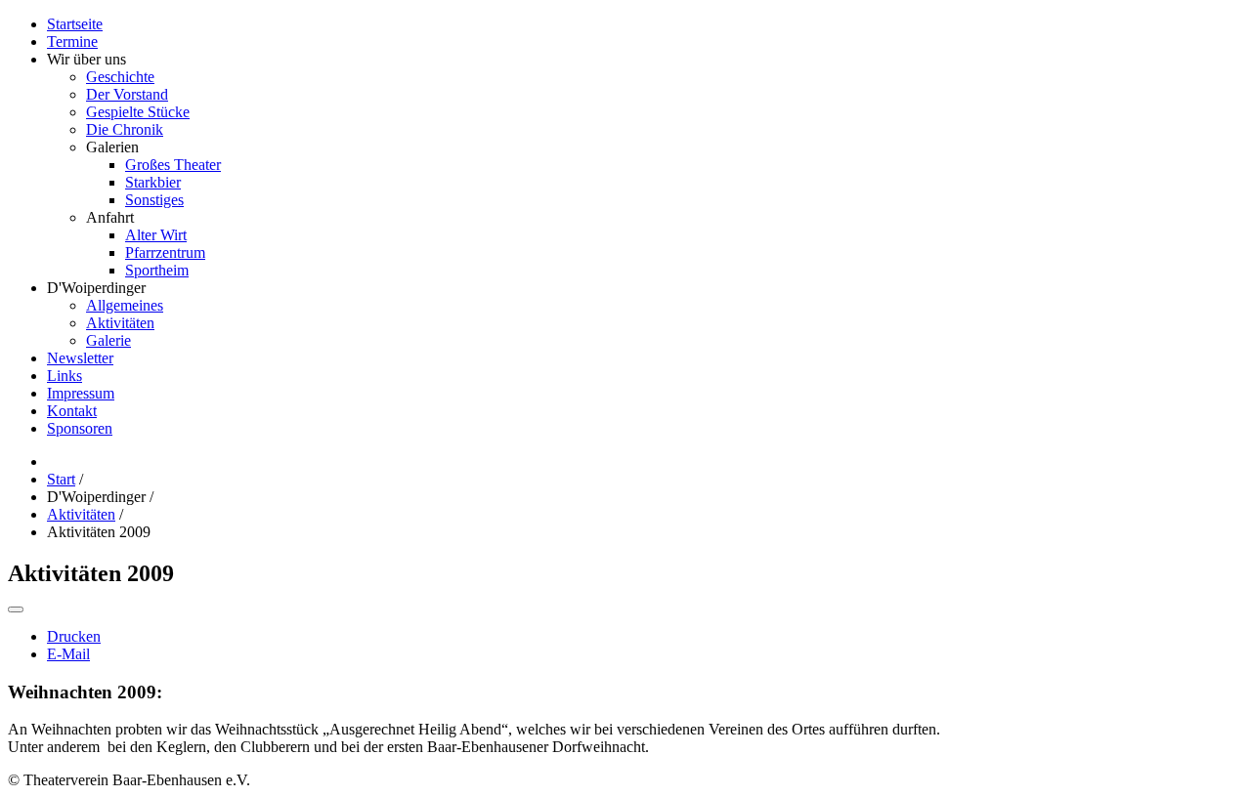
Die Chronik (124, 129)
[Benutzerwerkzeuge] (15, 609)
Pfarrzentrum (165, 252)
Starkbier (153, 182)
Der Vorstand (127, 94)
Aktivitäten (120, 323)
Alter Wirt (156, 235)
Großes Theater (173, 164)
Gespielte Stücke (138, 112)
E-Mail (68, 654)
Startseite (75, 24)
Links (64, 375)
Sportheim (157, 270)
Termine (72, 41)
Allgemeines (124, 305)
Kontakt (72, 410)
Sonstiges (154, 199)
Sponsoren (79, 428)
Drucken (74, 636)
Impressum (80, 393)
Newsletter (80, 358)
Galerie (108, 340)
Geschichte (120, 76)
